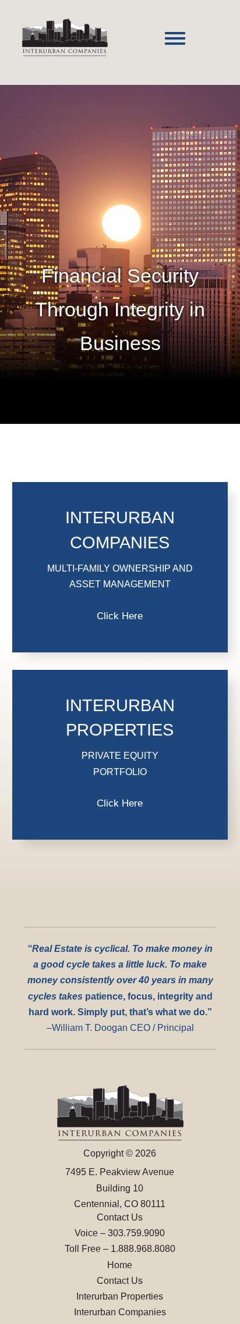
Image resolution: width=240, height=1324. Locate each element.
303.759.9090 (136, 1233)
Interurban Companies (120, 1312)
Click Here (120, 616)
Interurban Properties (119, 1296)
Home (119, 1265)
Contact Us (120, 1281)
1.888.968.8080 (143, 1249)
